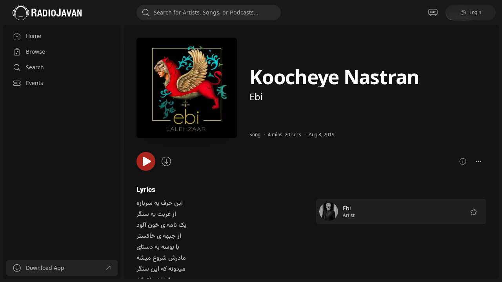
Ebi (256, 96)
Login (475, 12)
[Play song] (145, 161)
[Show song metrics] (463, 161)
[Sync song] (166, 161)
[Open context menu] (478, 161)
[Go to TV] (433, 12)
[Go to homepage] (47, 12)
